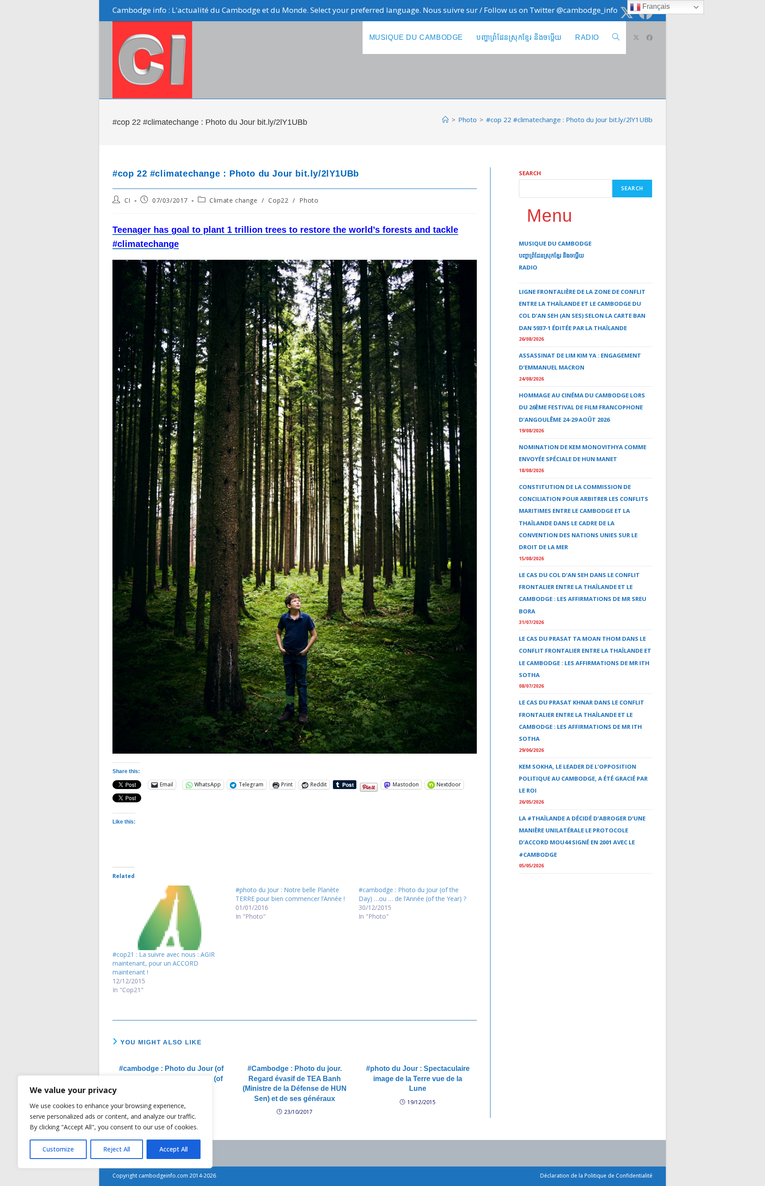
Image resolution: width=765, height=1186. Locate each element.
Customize (58, 1149)
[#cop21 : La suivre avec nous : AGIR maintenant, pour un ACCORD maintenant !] (169, 918)
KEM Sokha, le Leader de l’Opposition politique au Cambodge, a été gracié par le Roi (583, 778)
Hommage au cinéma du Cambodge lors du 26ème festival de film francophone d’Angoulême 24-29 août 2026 (582, 407)
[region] (115, 1121)
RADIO (528, 267)
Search (530, 173)
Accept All (173, 1149)
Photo (308, 200)
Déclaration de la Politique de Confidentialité (596, 1175)
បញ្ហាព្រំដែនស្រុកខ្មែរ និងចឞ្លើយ (551, 255)
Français (655, 6)
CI (127, 200)
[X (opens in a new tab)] (626, 12)
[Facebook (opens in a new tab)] (649, 38)
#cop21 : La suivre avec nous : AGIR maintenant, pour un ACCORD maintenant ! (163, 963)
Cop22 (278, 200)
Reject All (116, 1149)
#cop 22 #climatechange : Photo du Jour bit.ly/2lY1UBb (569, 119)
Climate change (233, 200)
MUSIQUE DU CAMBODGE (555, 243)
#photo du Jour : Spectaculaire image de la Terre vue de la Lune (418, 1078)
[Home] (445, 119)
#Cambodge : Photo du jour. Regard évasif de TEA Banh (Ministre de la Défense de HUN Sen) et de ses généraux (295, 1083)
